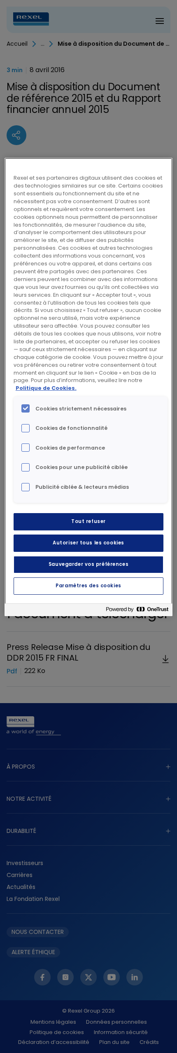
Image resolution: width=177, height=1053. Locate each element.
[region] (89, 387)
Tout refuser (88, 521)
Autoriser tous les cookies (88, 542)
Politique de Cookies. (46, 388)
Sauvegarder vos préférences (88, 564)
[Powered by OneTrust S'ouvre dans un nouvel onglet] (137, 611)
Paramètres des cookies (88, 585)
